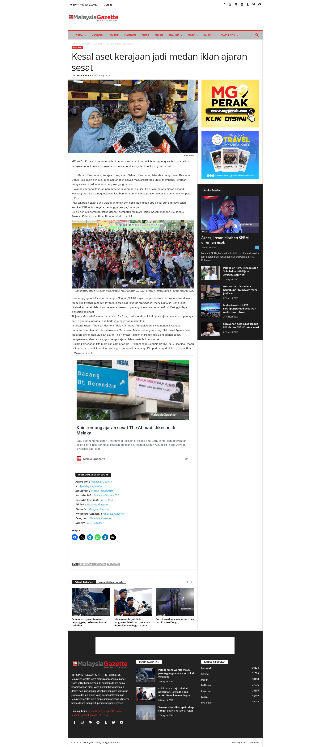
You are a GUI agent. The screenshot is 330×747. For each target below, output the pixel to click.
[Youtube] (259, 4)
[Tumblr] (248, 4)
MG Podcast (94, 522)
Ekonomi (130, 35)
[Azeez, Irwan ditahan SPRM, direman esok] (230, 214)
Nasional (97, 35)
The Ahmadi (113, 564)
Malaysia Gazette (101, 481)
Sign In (108, 4)
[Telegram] (242, 4)
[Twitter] (254, 4)
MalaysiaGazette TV (106, 495)
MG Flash (107, 499)
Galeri (207, 35)
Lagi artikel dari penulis (111, 581)
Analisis (174, 35)
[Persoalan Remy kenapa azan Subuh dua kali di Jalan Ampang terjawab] (210, 273)
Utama (78, 35)
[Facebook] (224, 4)
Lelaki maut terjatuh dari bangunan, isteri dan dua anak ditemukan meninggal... (175, 692)
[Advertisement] (132, 552)
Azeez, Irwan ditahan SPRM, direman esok (225, 240)
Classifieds (227, 35)
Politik (114, 35)
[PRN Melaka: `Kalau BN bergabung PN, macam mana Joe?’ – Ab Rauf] (210, 292)
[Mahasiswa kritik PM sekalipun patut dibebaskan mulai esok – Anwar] (210, 310)
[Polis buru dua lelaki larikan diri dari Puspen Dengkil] (175, 602)
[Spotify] (236, 4)
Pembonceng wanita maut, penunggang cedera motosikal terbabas (89, 622)
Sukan (159, 35)
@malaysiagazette (91, 486)
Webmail (254, 742)
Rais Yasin (100, 564)
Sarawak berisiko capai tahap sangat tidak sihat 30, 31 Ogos (176, 708)
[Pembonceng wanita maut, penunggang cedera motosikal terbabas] (91, 602)
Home (74, 43)
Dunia (145, 35)
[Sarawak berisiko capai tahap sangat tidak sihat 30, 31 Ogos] (145, 712)
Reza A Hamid (84, 75)
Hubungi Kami (239, 742)
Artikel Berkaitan (84, 581)
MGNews (206, 685)
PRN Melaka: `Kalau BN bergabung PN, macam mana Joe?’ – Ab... (240, 290)
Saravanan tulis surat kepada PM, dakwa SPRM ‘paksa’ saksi (241, 325)
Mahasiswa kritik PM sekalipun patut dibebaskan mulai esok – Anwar (239, 308)
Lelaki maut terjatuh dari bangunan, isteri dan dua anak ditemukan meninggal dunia (132, 622)
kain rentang (86, 564)
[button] (257, 35)
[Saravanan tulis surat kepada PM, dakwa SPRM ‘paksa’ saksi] (210, 329)
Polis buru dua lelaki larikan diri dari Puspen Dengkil (175, 620)
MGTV (191, 35)
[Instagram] (230, 4)
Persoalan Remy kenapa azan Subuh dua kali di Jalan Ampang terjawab (240, 271)
